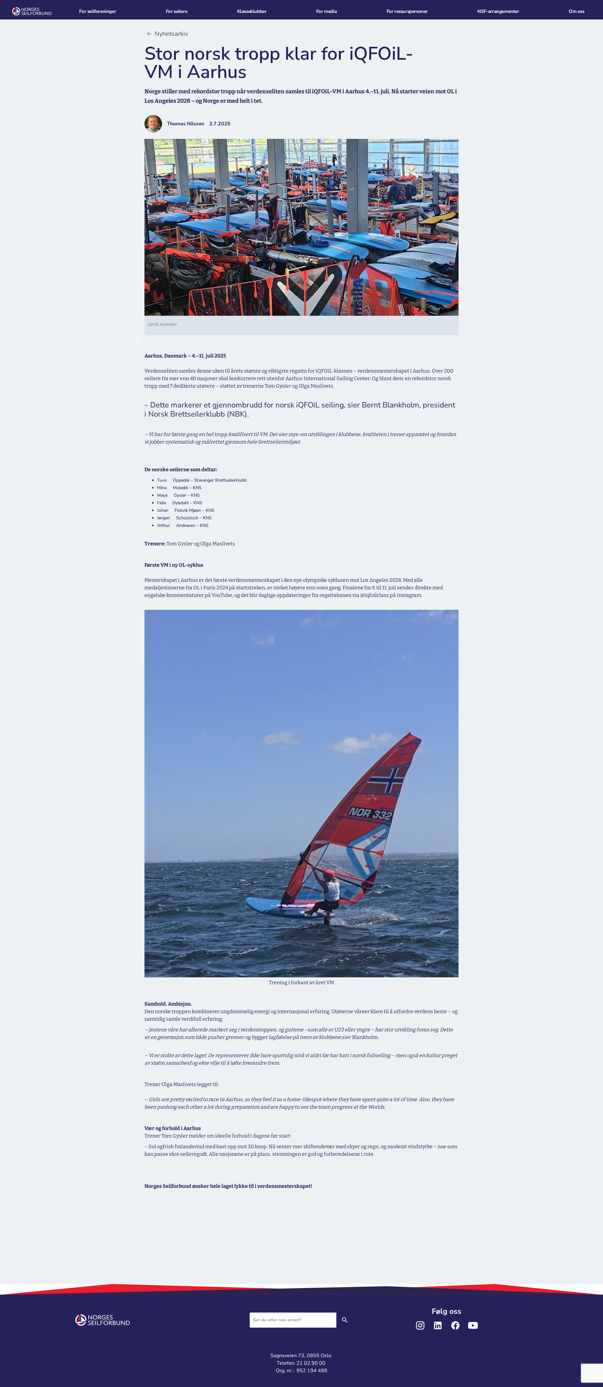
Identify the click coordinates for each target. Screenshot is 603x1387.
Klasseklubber (252, 11)
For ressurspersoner (407, 11)
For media (326, 11)
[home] (39, 11)
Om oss (576, 11)
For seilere (176, 11)
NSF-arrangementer (498, 11)
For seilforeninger (97, 11)
